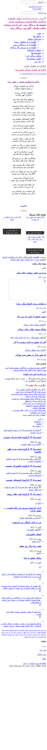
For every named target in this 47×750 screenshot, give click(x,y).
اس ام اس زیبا (34, 634)
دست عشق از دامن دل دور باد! (31, 316)
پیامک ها (37, 36)
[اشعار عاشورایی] (33, 530)
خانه (39, 33)
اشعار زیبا (41, 634)
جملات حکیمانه (34, 50)
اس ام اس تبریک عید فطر (35, 401)
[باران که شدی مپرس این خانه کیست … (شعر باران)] (38, 503)
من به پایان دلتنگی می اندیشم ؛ (26, 522)
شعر (22, 259)
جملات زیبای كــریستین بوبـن (34, 415)
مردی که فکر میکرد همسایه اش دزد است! (29, 399)
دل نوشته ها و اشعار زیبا (27, 73)
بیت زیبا (36, 637)
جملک (27, 630)
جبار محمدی (27, 637)
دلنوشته (43, 259)
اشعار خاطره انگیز (30, 257)
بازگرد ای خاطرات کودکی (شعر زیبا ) (31, 389)
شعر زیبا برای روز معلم (30, 546)
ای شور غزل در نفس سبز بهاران (30, 355)
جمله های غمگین (39, 408)
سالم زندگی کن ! (33, 56)
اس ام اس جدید (31, 632)
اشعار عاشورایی (33, 534)
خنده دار (20, 634)
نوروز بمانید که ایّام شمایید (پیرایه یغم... (30, 392)
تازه (39, 419)
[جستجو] (45, 2)
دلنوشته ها (36, 53)
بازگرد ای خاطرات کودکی (12, 257)
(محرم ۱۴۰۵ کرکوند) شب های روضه (24, 494)
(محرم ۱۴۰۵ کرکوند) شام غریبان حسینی (22, 437)
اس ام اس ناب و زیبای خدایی (34, 403)
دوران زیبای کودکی (31, 259)
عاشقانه (22, 630)
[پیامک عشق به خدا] (39, 553)
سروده (7, 630)
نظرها (39, 424)
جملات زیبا (24, 632)
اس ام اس (43, 630)
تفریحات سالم (34, 39)
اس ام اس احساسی (38, 412)
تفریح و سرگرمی (34, 6)
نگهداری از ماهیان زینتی (25, 42)
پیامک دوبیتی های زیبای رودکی (31, 329)
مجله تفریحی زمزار (40, 73)
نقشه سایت (36, 9)
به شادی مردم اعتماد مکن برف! (31, 303)
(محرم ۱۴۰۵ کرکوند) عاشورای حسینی (23, 466)
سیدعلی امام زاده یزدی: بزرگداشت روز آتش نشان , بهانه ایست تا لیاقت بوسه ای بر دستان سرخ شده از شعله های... (21, 600)
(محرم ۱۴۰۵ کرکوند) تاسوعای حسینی (23, 480)
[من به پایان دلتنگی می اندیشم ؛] (30, 518)
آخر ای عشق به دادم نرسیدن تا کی (29, 342)
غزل (12, 632)
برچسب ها (37, 426)
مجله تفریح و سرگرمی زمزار (34, 663)
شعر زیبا (28, 634)
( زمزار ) (23, 210)
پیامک (35, 630)
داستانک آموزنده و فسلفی (35, 406)
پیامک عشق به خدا (32, 558)
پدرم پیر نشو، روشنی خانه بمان (31, 272)
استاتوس (38, 632)
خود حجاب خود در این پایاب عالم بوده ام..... (29, 410)
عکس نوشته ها (34, 58)
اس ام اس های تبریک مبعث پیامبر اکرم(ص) (28, 394)
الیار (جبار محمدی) (13, 634)
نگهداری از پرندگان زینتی (24, 44)
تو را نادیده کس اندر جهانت (34, 374)
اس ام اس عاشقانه (14, 630)
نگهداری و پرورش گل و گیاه (23, 47)
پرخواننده (37, 421)
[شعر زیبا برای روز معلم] (36, 541)
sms (32, 637)
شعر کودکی (15, 259)
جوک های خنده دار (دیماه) (35, 396)
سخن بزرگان (16, 632)
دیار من (37, 61)
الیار (24, 634)
